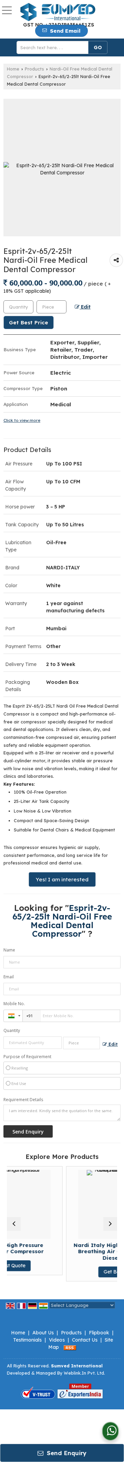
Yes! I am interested (62, 879)
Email (8, 977)
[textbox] (55, 47)
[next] (110, 1224)
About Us (43, 1333)
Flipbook (99, 1333)
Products (34, 69)
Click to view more (21, 420)
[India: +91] (13, 1016)
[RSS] (70, 1347)
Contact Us (84, 1340)
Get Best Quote (94, 1272)
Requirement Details (23, 1099)
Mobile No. (14, 1004)
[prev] (14, 1224)
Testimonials (27, 1340)
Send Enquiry (65, 1452)
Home (13, 69)
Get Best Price (28, 322)
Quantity (11, 1030)
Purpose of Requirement (27, 1056)
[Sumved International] (57, 12)
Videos (57, 1340)
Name (9, 950)
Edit (85, 307)
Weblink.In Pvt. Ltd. (84, 1373)
